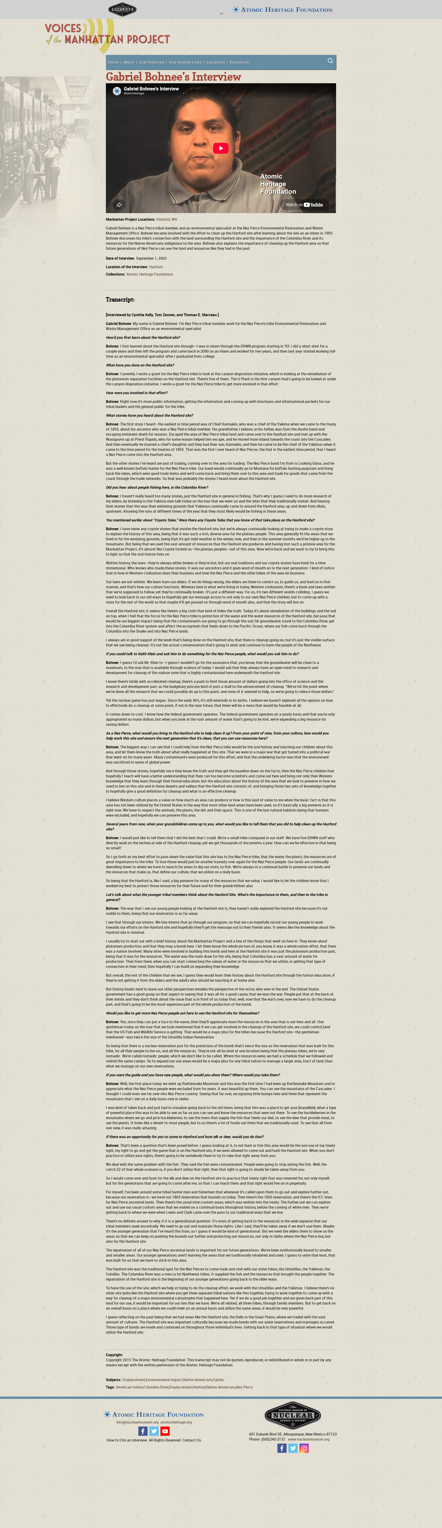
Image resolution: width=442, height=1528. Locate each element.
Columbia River (156, 1387)
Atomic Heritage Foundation (149, 274)
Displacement (133, 1379)
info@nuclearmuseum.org (137, 1422)
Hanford (156, 266)
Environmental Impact (164, 1379)
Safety (218, 1379)
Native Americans (197, 1379)
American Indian (129, 1387)
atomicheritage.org (176, 1422)
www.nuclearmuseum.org (309, 1439)
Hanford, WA (167, 219)
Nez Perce (244, 1387)
